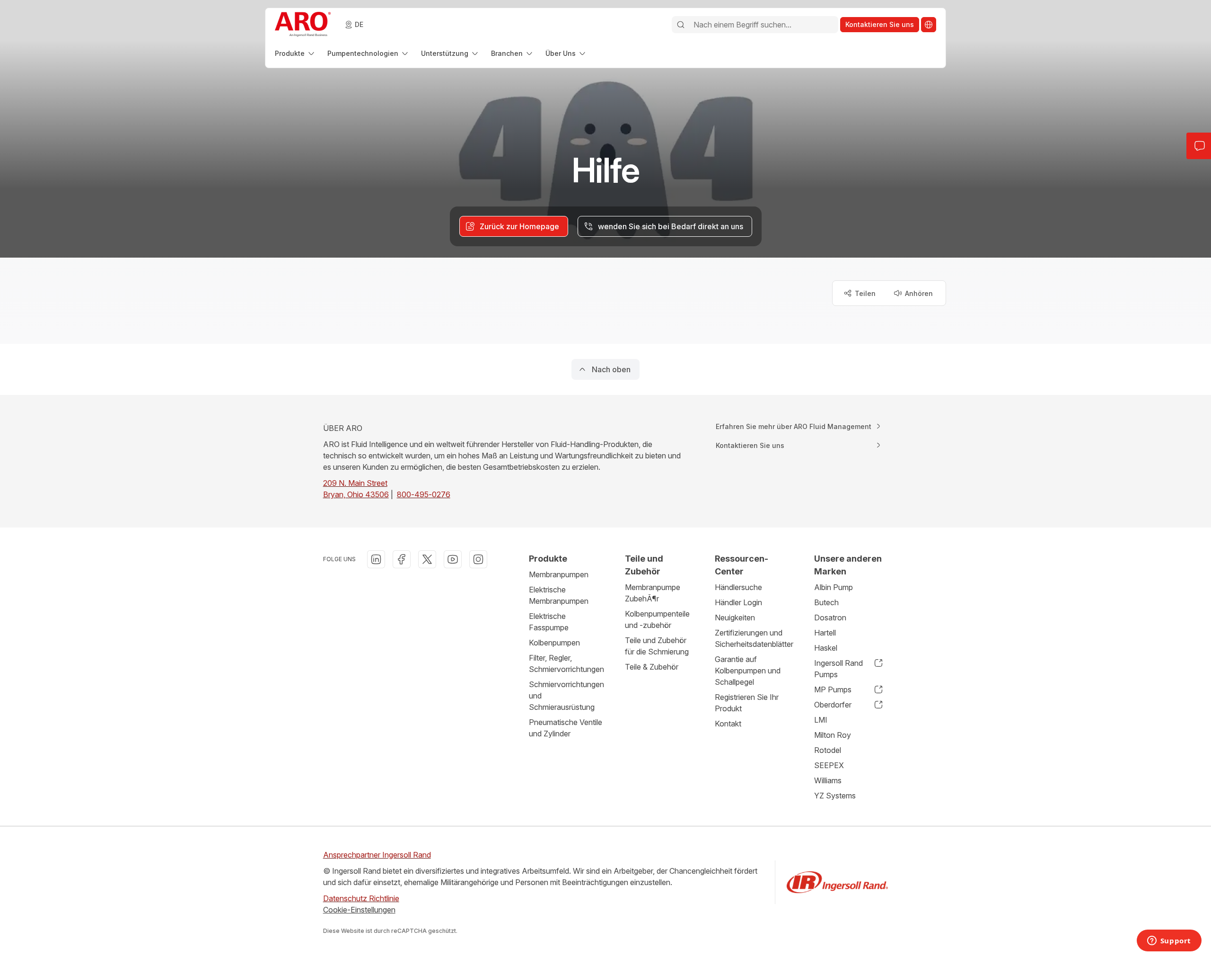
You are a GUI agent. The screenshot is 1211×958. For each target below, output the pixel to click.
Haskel (825, 648)
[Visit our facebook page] (402, 559)
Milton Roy (832, 735)
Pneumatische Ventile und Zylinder (565, 727)
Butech (826, 602)
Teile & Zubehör (651, 666)
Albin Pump (833, 587)
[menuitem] (295, 53)
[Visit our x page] (427, 559)
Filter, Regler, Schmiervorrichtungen (566, 663)
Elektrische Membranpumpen (558, 595)
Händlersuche (738, 587)
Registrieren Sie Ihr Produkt (747, 702)
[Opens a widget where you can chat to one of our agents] (1169, 941)
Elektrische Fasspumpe (549, 621)
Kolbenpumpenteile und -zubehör (657, 619)
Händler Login (738, 602)
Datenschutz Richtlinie (361, 898)
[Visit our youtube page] (453, 559)
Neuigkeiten (735, 617)
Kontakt (728, 723)
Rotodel (827, 750)
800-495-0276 (423, 494)
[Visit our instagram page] (478, 559)
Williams (828, 780)
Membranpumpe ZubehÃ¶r (652, 592)
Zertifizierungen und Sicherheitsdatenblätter (754, 638)
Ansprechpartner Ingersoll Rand (377, 855)
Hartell (825, 632)
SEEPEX (829, 765)
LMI (820, 720)
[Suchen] (680, 24)
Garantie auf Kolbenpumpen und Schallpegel (748, 670)
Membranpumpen (558, 574)
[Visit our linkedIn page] (376, 559)
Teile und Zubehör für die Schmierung (657, 646)
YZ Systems (835, 795)
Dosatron (830, 617)
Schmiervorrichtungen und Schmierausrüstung (566, 696)
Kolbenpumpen (554, 642)
